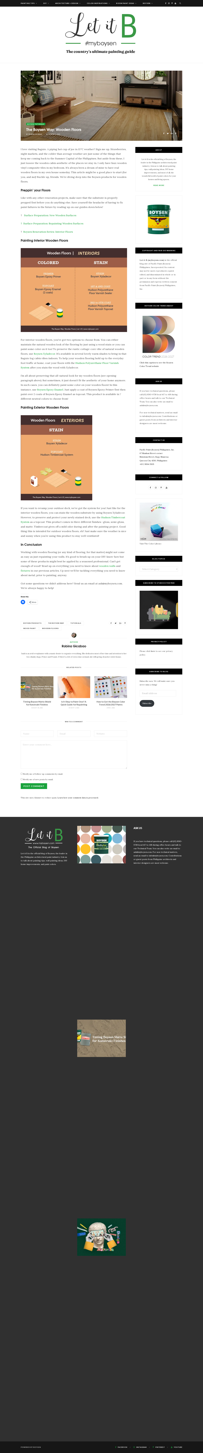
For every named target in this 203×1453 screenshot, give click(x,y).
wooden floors (50, 628)
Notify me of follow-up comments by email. (43, 774)
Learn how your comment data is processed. (77, 797)
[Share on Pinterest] (175, 133)
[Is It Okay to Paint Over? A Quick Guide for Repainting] (74, 687)
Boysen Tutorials (35, 124)
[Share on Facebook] (163, 133)
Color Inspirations (97, 3)
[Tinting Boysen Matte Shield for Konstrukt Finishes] (37, 687)
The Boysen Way (56, 623)
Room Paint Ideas (125, 3)
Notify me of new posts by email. (38, 779)
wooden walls (107, 566)
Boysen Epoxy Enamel (50, 389)
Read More (158, 185)
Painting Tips (28, 3)
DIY (45, 3)
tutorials (75, 623)
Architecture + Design (66, 3)
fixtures (25, 570)
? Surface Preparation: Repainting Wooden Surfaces (52, 223)
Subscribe (147, 703)
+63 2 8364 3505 (147, 464)
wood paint (29, 628)
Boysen (146, 3)
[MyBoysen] (101, 34)
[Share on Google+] (171, 133)
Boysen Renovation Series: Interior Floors (48, 231)
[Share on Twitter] (167, 133)
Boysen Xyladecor (44, 353)
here (153, 651)
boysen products (32, 623)
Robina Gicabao (35, 134)
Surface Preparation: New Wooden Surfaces (50, 215)
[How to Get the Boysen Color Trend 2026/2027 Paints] (110, 687)
